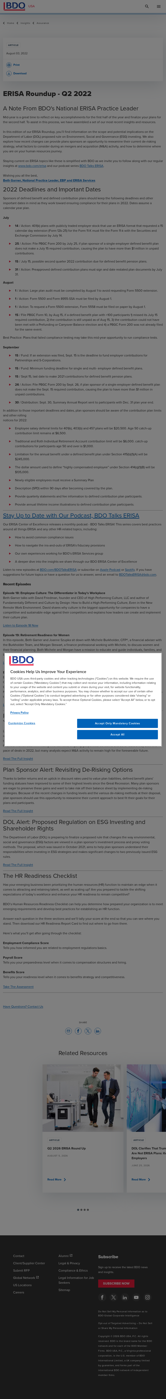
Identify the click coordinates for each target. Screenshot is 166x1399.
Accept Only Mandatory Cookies (117, 723)
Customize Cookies (21, 723)
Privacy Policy (19, 712)
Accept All (118, 734)
